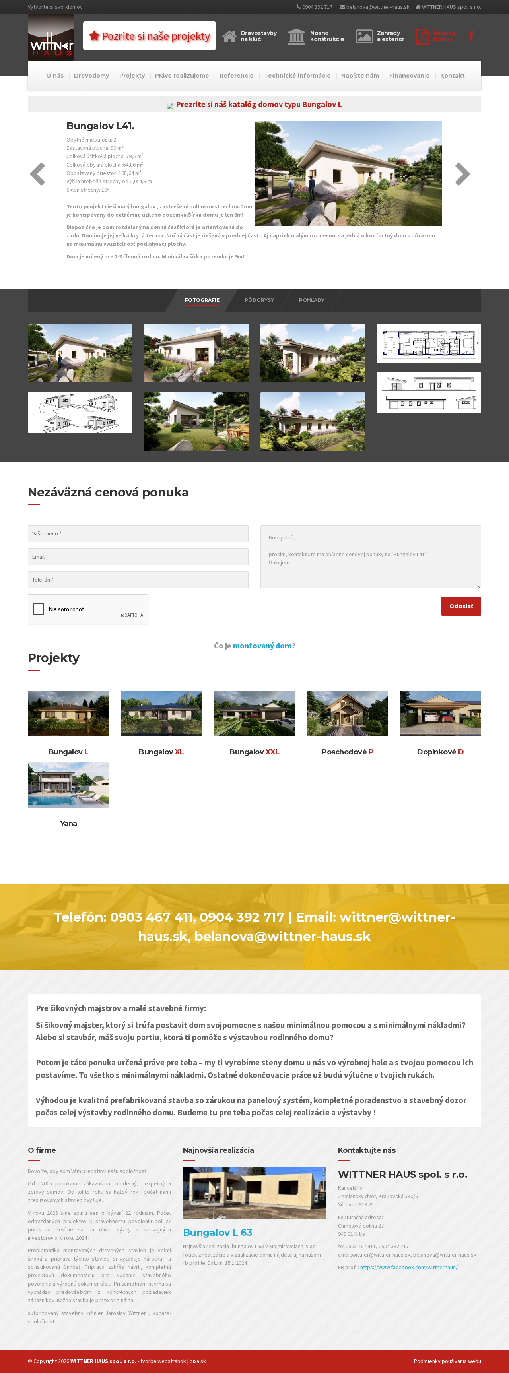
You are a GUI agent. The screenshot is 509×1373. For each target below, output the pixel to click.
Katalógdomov (444, 36)
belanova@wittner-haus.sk (377, 6)
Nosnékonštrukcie (327, 36)
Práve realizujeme (182, 75)
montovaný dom (262, 645)
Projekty (132, 75)
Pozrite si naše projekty (154, 36)
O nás (55, 75)
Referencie (237, 75)
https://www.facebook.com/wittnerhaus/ (409, 1267)
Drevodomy (91, 75)
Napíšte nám (360, 75)
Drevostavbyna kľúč (259, 36)
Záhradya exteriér (390, 36)
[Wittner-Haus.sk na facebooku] (471, 36)
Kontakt (452, 75)
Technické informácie (297, 75)
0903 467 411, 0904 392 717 (197, 917)
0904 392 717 (316, 6)
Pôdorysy (259, 300)
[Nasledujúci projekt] (463, 182)
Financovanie (409, 75)
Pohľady (311, 300)
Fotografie (202, 300)
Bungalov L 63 (218, 1232)
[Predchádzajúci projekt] (37, 182)
